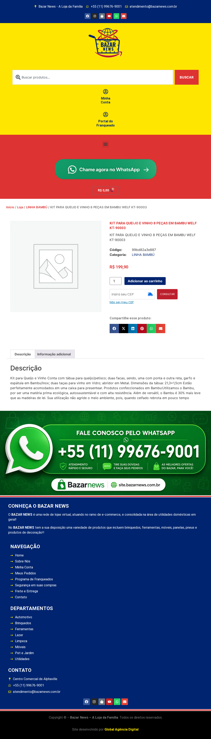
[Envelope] (124, 16)
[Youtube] (109, 16)
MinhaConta (105, 100)
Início (10, 207)
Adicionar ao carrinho (145, 281)
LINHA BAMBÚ (36, 207)
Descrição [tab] (23, 354)
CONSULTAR (167, 294)
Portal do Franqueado (105, 123)
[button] (105, 144)
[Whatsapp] (116, 16)
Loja (20, 207)
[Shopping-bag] (102, 16)
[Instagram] (95, 16)
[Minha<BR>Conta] (105, 91)
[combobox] (92, 77)
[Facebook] (87, 16)
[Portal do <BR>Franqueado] (105, 114)
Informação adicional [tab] (54, 354)
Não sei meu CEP (122, 302)
